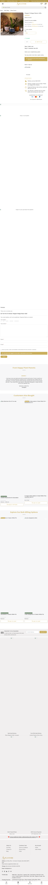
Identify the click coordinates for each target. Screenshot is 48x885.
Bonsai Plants (26, 876)
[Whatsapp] (8, 871)
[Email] (10, 871)
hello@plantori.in (8, 868)
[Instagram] (4, 871)
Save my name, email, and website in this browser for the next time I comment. (19, 349)
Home (1, 10)
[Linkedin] (6, 871)
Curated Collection (19, 876)
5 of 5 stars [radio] (16, 321)
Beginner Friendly (38, 876)
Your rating (3, 319)
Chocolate (28, 74)
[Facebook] (2, 871)
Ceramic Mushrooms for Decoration (9, 497)
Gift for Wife (34, 879)
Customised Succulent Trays (18, 879)
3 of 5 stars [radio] (7, 321)
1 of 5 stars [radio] (1, 321)
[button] (3, 4)
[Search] (45, 7)
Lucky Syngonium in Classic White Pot (34, 614)
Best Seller (32, 876)
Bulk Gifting (6, 10)
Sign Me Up (43, 632)
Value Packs (20, 874)
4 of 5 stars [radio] (11, 321)
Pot (25, 31)
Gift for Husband (28, 879)
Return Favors (13, 10)
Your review (3, 323)
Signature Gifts (26, 874)
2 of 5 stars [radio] (3, 321)
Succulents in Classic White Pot (8, 614)
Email (2, 344)
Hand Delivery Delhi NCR (35, 874)
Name (2, 339)
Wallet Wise (14, 874)
